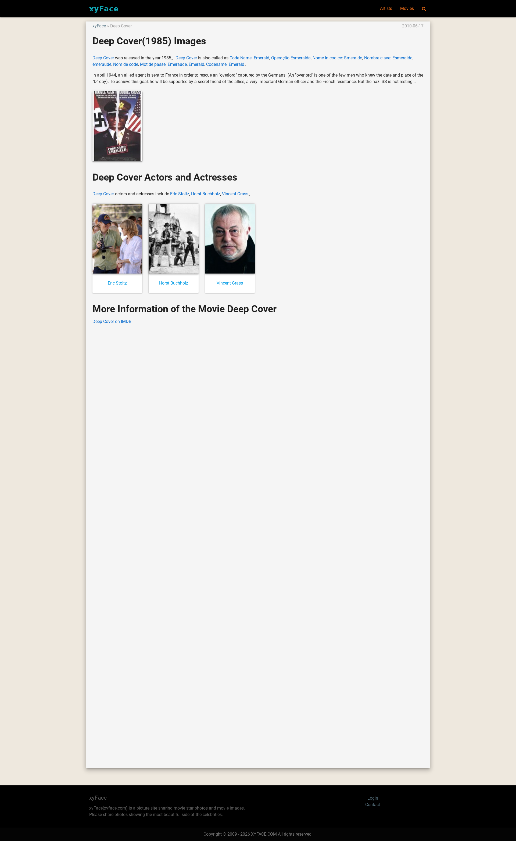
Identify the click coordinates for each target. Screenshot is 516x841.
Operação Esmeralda (291, 57)
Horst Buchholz (205, 193)
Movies (407, 8)
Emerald (196, 64)
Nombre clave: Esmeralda (388, 57)
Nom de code (125, 64)
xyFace (99, 25)
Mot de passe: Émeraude (163, 64)
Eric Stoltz (179, 193)
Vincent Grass (235, 193)
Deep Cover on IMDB (111, 321)
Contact (372, 804)
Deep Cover (103, 57)
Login (372, 798)
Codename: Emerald (225, 64)
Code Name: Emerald (249, 57)
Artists (386, 8)
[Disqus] (258, 538)
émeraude (101, 64)
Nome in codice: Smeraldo (337, 57)
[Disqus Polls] (258, 397)
